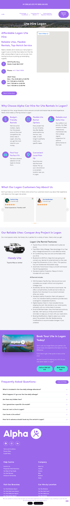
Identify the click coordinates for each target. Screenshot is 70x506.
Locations (25, 14)
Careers (40, 468)
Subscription (47, 13)
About (35, 14)
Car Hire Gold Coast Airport (11, 491)
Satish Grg (14, 199)
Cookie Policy (7, 453)
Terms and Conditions (9, 449)
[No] (67, 501)
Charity (40, 471)
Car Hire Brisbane (43, 489)
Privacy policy (39, 503)
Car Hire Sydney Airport (9, 495)
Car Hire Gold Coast (43, 491)
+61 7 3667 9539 (18, 70)
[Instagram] (11, 443)
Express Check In (46, 14)
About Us (40, 466)
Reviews (40, 475)
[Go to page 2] (33, 223)
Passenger (23, 13)
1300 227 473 (29, 4)
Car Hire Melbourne (43, 493)
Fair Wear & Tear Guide (9, 471)
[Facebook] (5, 443)
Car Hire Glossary (8, 473)
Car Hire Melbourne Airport (10, 493)
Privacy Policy (7, 451)
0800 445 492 (43, 4)
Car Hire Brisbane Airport (10, 489)
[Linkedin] (17, 443)
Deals (39, 478)
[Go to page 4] (36, 223)
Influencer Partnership (9, 475)
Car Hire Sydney (42, 495)
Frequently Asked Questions (11, 468)
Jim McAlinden (48, 199)
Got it (30, 503)
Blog (39, 473)
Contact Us (6, 466)
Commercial (35, 13)
